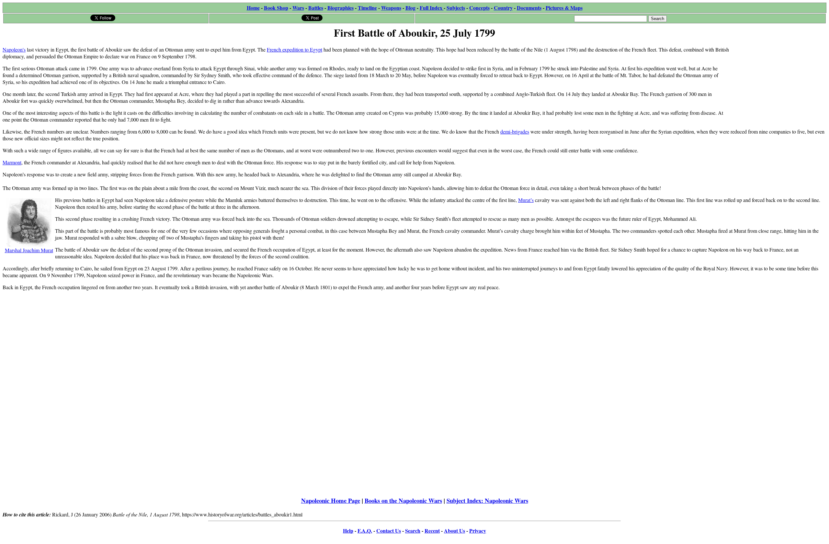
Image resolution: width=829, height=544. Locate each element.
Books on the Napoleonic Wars (403, 500)
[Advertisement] (777, 81)
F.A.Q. (365, 530)
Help (348, 530)
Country (503, 7)
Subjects (456, 7)
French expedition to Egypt (294, 49)
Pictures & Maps (564, 7)
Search (412, 530)
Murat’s (526, 199)
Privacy (477, 530)
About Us (454, 530)
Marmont (12, 162)
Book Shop (276, 7)
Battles (315, 7)
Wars (298, 7)
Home (253, 7)
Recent (432, 530)
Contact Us (388, 530)
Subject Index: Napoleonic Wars (487, 500)
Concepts (479, 7)
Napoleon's (14, 49)
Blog (410, 7)
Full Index (432, 7)
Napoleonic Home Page (330, 500)
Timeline (367, 7)
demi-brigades (514, 131)
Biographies (340, 7)
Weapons (391, 7)
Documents (529, 7)
